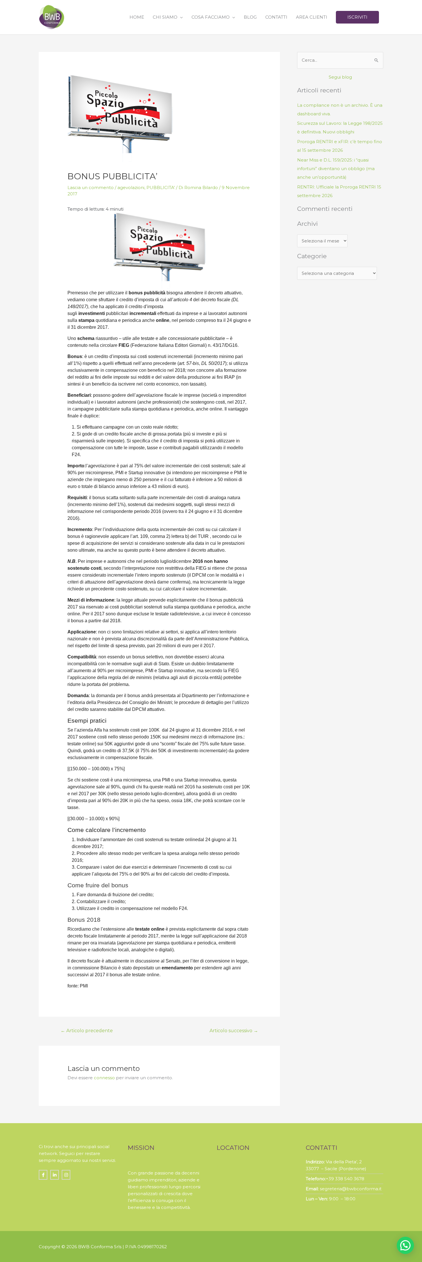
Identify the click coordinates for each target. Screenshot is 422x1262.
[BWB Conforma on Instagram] (66, 1175)
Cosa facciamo (210, 17)
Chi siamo (165, 17)
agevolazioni (130, 187)
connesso (104, 1077)
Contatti (276, 17)
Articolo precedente (87, 1030)
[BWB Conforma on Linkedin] (54, 1175)
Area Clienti (311, 17)
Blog (250, 17)
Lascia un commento (90, 187)
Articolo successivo (234, 1030)
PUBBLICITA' (160, 187)
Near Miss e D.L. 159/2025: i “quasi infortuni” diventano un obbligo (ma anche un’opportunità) (336, 168)
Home (136, 17)
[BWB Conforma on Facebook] (43, 1175)
